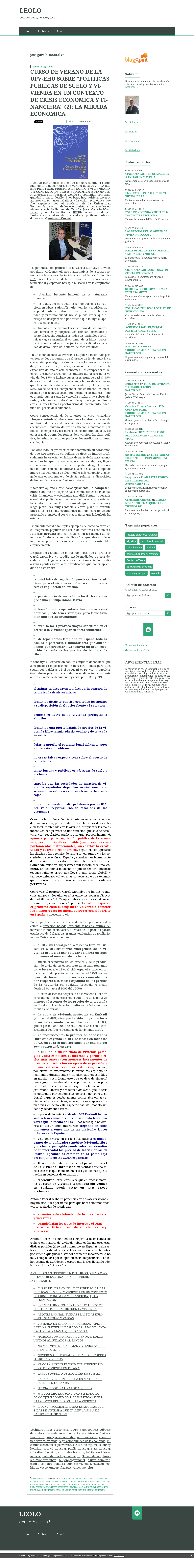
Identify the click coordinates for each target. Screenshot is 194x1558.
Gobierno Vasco (136, 560)
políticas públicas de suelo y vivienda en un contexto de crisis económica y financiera (70, 1433)
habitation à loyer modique (61, 1456)
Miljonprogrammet (72, 1460)
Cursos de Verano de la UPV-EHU (80, 186)
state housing (100, 1448)
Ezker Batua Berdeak (139, 566)
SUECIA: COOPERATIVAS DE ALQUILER (65, 1388)
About (60, 31)
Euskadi (150, 547)
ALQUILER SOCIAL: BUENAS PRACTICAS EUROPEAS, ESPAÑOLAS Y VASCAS (69, 1316)
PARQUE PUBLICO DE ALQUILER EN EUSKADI (70, 1373)
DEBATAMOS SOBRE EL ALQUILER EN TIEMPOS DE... (146, 503)
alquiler (131, 541)
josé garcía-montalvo (60, 1437)
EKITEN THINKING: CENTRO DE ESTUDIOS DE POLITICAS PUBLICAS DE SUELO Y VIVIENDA (68, 1307)
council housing (54, 1448)
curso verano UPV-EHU (70, 1429)
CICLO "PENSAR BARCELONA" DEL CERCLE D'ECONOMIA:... (147, 271)
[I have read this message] (191, 1555)
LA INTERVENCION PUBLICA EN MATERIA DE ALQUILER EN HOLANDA (68, 1381)
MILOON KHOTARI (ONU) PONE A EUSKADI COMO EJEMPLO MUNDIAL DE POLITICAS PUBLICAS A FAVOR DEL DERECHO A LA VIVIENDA (68, 1397)
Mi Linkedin (131, 122)
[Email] (148, 629)
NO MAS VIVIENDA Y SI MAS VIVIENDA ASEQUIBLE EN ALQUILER (70, 1348)
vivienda (155, 573)
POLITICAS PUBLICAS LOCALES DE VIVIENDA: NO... (148, 309)
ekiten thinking (99, 1460)
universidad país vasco (64, 1467)
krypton (130, 477)
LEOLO (31, 10)
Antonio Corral (59, 218)
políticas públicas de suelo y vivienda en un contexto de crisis (70, 1481)
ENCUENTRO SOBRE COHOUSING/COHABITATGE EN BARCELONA (145, 350)
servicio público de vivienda (142, 534)
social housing (82, 1445)
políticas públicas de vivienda (142, 553)
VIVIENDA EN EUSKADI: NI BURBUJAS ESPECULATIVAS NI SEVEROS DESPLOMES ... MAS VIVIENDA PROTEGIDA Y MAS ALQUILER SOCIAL (70, 1327)
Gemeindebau (91, 1456)
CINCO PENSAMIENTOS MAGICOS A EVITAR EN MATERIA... (147, 175)
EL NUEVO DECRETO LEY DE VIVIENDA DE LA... (146, 194)
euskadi (98, 1464)
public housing (78, 1448)
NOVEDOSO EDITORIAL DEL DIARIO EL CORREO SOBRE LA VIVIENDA (70, 1357)
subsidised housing (43, 1452)
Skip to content (9, 2)
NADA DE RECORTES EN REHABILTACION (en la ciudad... (147, 252)
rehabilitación (134, 547)
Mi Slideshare (132, 150)
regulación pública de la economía (82, 1441)
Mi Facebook (132, 141)
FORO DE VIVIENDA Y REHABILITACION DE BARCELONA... (146, 213)
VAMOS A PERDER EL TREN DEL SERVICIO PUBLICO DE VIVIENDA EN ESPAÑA (68, 1366)
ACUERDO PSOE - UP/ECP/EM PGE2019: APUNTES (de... (143, 329)
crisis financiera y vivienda (74, 1484)
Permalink (38, 1478)
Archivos (43, 31)
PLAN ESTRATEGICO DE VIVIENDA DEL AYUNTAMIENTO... (146, 481)
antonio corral (87, 1437)
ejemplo (100, 1078)
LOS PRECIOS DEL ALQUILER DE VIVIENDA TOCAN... (146, 233)
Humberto (132, 383)
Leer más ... (131, 86)
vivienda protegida (136, 573)
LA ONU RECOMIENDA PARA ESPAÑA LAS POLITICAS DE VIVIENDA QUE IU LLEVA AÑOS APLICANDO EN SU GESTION (70, 1410)
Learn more (119, 1555)
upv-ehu (87, 1467)
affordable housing (71, 1452)
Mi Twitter (131, 131)
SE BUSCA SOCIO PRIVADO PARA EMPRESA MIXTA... (146, 290)
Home (26, 31)
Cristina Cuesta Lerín (139, 406)
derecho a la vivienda (152, 541)
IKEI (76, 212)
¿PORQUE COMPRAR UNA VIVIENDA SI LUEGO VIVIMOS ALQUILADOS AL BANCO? (68, 1338)
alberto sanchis (135, 454)
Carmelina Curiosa (138, 499)
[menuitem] (26, 31)
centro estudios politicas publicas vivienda (60, 1464)
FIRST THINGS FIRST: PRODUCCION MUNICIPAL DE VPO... (145, 435)
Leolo (129, 432)
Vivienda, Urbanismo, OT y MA (72, 1478)
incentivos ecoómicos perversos (70, 1443)
